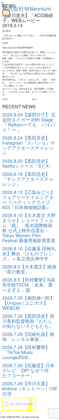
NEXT (34, 99)
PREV (5, 99)
